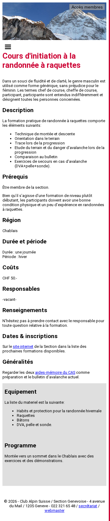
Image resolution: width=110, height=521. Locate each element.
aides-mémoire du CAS (55, 372)
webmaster (54, 510)
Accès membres (87, 7)
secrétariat (88, 506)
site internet (23, 346)
